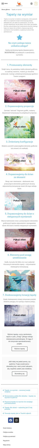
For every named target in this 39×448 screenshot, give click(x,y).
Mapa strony (6, 445)
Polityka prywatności (9, 436)
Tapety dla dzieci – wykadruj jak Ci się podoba (18, 408)
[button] (35, 3)
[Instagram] (16, 420)
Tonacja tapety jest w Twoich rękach (18, 413)
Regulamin (6, 440)
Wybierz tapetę (19, 349)
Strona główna (6, 9)
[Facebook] (10, 420)
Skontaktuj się (19, 374)
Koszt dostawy (7, 428)
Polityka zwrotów (8, 432)
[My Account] (31, 3)
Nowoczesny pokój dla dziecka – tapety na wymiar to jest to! (20, 397)
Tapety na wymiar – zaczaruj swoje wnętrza (17, 391)
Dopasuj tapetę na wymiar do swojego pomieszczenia (19, 402)
